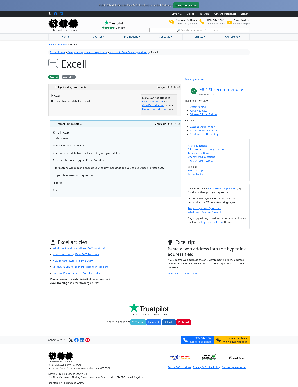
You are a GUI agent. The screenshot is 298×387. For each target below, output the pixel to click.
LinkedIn (169, 322)
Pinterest (183, 322)
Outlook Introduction (154, 109)
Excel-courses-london (202, 126)
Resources (204, 13)
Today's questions (198, 153)
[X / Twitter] (50, 13)
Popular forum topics (200, 160)
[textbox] (199, 30)
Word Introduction (153, 105)
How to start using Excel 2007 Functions (76, 254)
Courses (97, 36)
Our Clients (231, 36)
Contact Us (177, 13)
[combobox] (199, 30)
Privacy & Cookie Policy (206, 367)
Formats (198, 36)
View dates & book (186, 5)
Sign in (244, 13)
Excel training (198, 107)
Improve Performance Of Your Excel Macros (78, 273)
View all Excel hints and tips (184, 273)
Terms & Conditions (179, 367)
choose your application (222, 188)
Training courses (195, 79)
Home (65, 36)
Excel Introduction (153, 101)
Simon (70, 124)
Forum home (57, 52)
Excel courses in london (204, 130)
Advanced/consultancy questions (207, 149)
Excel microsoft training (204, 134)
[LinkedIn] (61, 13)
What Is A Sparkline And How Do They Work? (79, 248)
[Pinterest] (87, 340)
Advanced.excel (199, 110)
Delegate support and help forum (87, 52)
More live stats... (207, 94)
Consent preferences (225, 13)
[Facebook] (55, 13)
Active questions (197, 145)
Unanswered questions (201, 157)
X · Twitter (138, 322)
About (190, 13)
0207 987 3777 (203, 338)
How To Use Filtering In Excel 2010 (73, 260)
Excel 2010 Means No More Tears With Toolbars (80, 267)
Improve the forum (212, 222)
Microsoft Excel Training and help (129, 52)
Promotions (131, 36)
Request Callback (236, 338)
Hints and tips (196, 170)
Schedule (164, 36)
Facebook (154, 322)
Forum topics (195, 174)
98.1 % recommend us (221, 89)
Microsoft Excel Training (204, 114)
